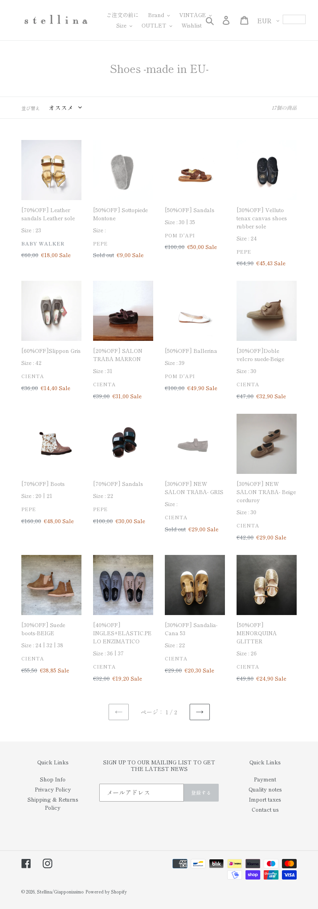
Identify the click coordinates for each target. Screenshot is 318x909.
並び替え (30, 108)
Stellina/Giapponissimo (60, 891)
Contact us (265, 809)
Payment (265, 779)
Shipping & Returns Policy (53, 803)
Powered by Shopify (106, 891)
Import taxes (265, 799)
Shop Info (53, 779)
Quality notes (265, 789)
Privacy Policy (53, 789)
